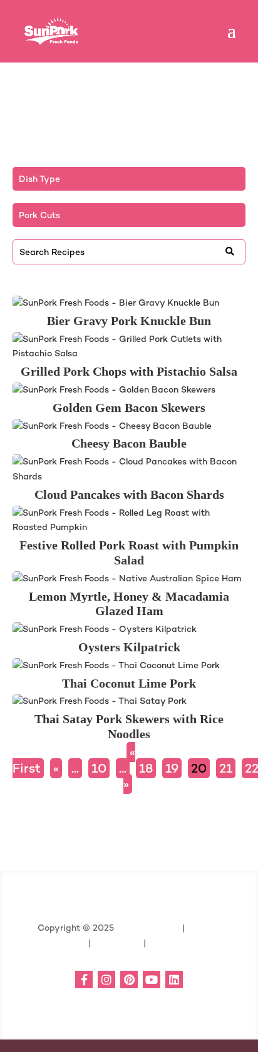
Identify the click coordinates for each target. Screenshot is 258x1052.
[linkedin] (174, 979)
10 (98, 768)
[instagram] (106, 979)
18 (146, 768)
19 (171, 768)
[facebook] (84, 979)
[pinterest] (129, 979)
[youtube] (151, 979)
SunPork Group (148, 927)
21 (225, 768)
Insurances (115, 942)
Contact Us (172, 942)
